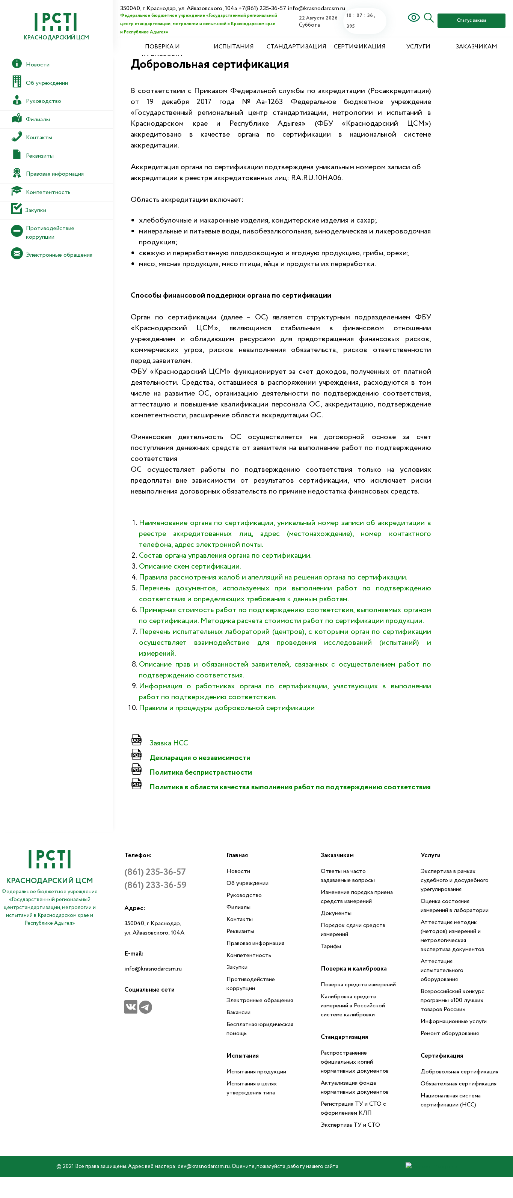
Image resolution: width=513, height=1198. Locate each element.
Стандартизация (296, 46)
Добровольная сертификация (459, 1071)
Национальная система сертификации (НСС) (451, 1100)
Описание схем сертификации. (190, 566)
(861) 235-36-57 (155, 872)
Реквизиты (240, 931)
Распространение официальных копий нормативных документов (355, 1062)
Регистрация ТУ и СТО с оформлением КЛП (353, 1108)
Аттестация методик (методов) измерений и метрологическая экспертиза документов (452, 936)
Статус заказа (471, 20)
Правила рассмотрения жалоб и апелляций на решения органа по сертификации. (273, 577)
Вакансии (238, 1012)
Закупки (236, 967)
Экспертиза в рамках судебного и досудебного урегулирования (455, 880)
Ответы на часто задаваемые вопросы (348, 876)
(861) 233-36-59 (155, 885)
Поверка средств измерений (358, 984)
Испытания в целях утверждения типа (251, 1088)
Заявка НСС (168, 743)
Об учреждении (247, 883)
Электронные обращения (259, 1000)
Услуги (418, 46)
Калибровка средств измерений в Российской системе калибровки (353, 1005)
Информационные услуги (454, 1021)
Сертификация (360, 46)
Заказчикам (476, 46)
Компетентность (248, 955)
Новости (238, 871)
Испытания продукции (256, 1071)
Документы (336, 913)
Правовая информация (255, 943)
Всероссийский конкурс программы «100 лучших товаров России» (452, 1000)
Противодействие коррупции (250, 984)
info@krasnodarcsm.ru (153, 969)
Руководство (244, 895)
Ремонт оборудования (450, 1033)
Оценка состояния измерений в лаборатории (455, 906)
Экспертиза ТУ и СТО (350, 1125)
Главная (237, 855)
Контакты (239, 919)
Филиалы (238, 907)
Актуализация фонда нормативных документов (355, 1087)
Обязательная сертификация (458, 1083)
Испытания (234, 46)
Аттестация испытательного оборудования (442, 970)
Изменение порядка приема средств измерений (357, 897)
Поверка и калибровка (163, 52)
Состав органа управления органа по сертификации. (225, 555)
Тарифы (331, 946)
